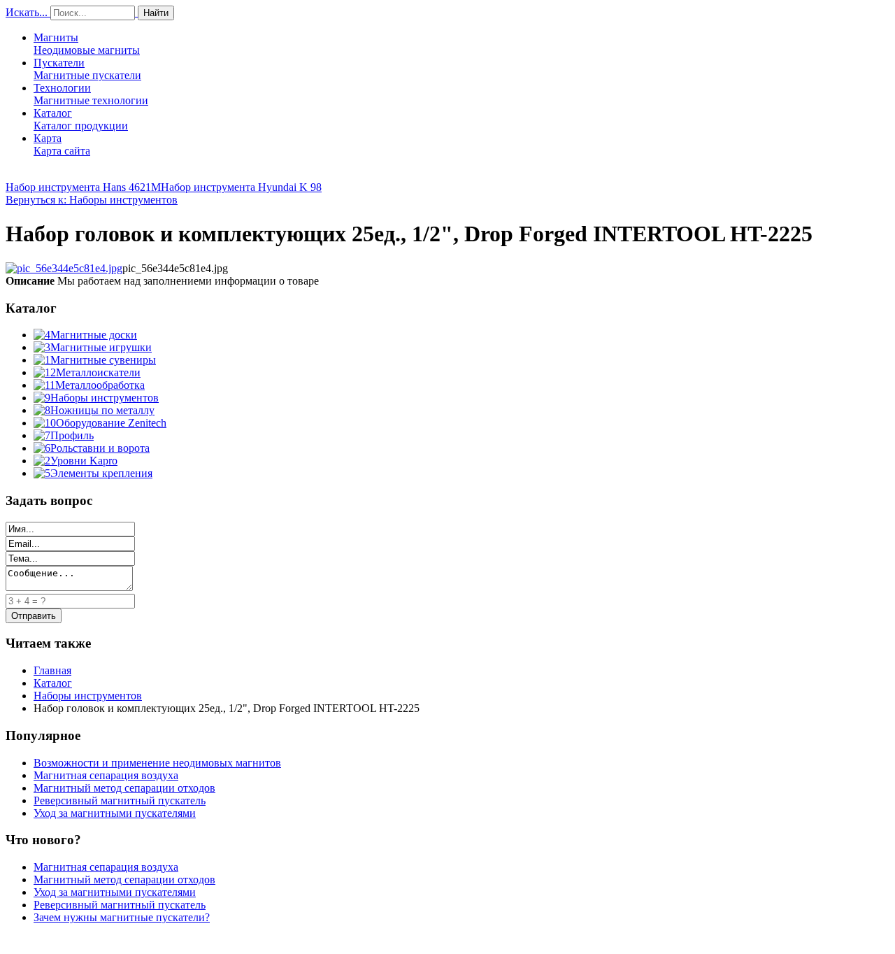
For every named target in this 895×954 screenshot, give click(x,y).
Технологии (91, 94)
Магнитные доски (93, 335)
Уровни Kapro (83, 461)
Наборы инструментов (104, 398)
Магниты (87, 43)
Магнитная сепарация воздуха (106, 775)
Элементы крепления (101, 473)
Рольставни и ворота (100, 448)
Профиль (72, 435)
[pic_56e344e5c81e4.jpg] (64, 268)
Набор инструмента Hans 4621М (83, 187)
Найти (156, 13)
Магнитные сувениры (103, 360)
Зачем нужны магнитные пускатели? (122, 917)
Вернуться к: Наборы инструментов (92, 200)
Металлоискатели (98, 372)
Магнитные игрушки (101, 347)
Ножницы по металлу (102, 410)
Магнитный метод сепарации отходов (124, 788)
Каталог (81, 119)
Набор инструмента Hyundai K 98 (241, 187)
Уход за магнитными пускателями (115, 813)
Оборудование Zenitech (111, 423)
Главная (52, 670)
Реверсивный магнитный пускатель (120, 800)
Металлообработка (100, 385)
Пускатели (87, 69)
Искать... (27, 12)
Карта (62, 144)
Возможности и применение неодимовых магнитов (157, 763)
